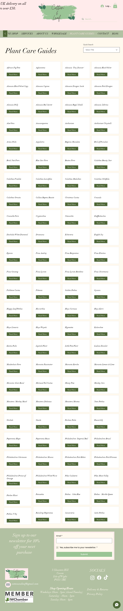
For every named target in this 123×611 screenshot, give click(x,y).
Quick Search (88, 44)
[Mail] (8, 585)
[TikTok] (106, 578)
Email (59, 536)
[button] (115, 5)
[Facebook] (99, 578)
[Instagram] (92, 578)
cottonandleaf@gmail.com (25, 583)
